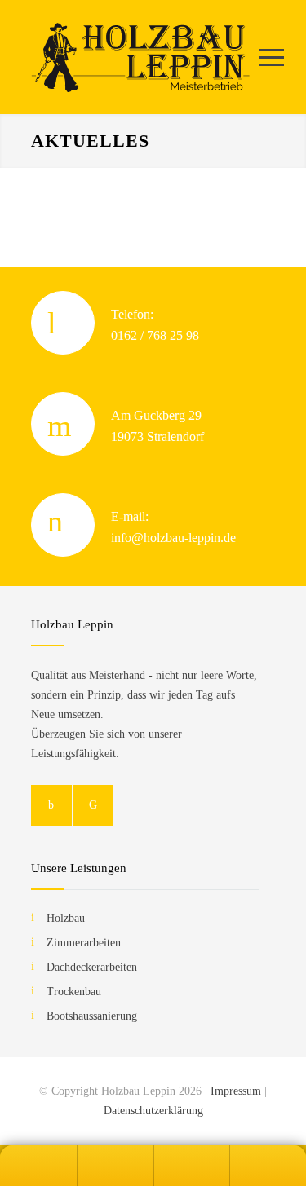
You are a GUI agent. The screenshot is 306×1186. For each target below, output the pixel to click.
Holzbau (66, 918)
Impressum (236, 1091)
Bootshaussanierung (92, 1016)
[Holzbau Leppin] (141, 57)
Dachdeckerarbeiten (92, 967)
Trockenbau (74, 991)
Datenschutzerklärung (153, 1110)
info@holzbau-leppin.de (173, 538)
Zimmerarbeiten (84, 943)
